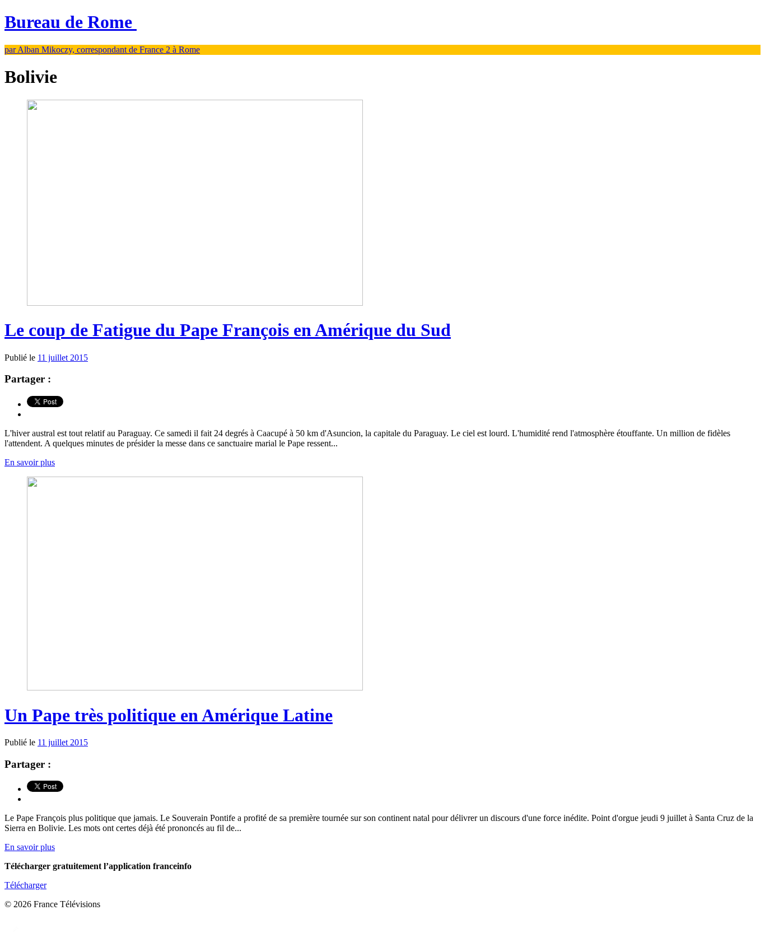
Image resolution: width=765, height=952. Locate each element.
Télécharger (25, 885)
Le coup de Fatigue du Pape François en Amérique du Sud (227, 330)
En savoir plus (29, 462)
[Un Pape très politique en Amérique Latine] (195, 687)
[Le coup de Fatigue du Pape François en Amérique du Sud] (195, 302)
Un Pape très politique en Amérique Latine (168, 715)
